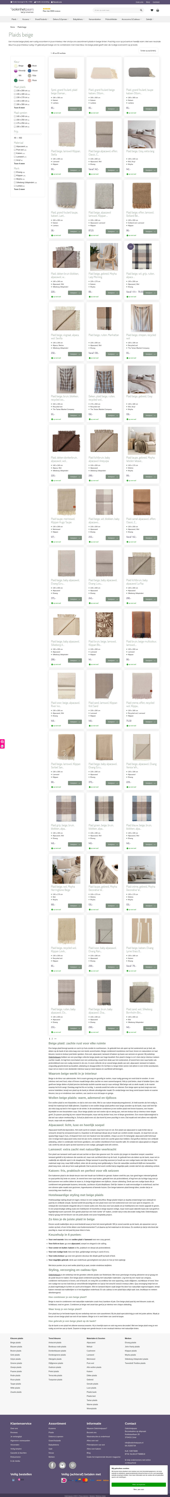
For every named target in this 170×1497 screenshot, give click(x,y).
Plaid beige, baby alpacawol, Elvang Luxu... (103, 581)
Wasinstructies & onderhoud (98, 1437)
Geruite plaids (92, 1384)
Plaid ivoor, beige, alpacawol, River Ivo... (65, 704)
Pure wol (90, 1363)
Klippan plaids (131, 1351)
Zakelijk (149, 19)
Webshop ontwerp (101, 1496)
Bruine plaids (15, 1351)
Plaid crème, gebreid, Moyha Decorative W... (140, 888)
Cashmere (91, 1351)
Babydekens (78, 19)
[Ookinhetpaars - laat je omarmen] (22, 9)
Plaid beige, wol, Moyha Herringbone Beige (63, 888)
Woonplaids (92, 1409)
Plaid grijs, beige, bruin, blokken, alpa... (62, 827)
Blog (148, 2)
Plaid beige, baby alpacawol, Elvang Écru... (65, 581)
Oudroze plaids (55, 1367)
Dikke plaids (92, 1375)
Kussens (26, 19)
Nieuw (51, 1453)
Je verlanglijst (16, 1437)
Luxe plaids (91, 1388)
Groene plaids (16, 1363)
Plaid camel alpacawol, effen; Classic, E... (141, 520)
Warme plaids (92, 1404)
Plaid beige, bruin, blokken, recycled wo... (65, 398)
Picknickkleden (111, 19)
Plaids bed (91, 1396)
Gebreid (90, 1380)
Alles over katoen (94, 1449)
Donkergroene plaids (57, 1355)
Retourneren (15, 1457)
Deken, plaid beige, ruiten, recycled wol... (102, 398)
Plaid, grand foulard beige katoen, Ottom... (102, 91)
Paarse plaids (16, 1371)
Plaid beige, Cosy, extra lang (140, 151)
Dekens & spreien (56, 1437)
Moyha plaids (130, 1355)
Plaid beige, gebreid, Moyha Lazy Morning (103, 275)
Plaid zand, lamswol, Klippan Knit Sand (103, 704)
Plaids (14, 19)
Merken (52, 1457)
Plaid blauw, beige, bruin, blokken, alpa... (139, 827)
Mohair (89, 1347)
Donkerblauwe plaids (57, 1351)
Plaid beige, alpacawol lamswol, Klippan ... (100, 214)
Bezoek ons (57, 2)
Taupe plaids (15, 1384)
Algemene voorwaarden (20, 1441)
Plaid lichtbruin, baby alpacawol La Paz (137, 581)
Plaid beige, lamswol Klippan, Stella (65, 152)
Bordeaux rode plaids (57, 1347)
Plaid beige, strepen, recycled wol (141, 336)
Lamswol (90, 1355)
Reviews (14, 1432)
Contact (156, 2)
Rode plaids (15, 1375)
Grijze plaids (15, 1359)
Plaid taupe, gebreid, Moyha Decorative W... (103, 888)
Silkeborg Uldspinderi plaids (136, 1359)
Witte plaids (15, 1388)
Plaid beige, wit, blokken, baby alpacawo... (104, 520)
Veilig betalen (16, 1449)
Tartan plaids (92, 1400)
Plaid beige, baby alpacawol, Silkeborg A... (65, 643)
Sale (50, 1449)
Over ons (139, 2)
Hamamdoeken (95, 19)
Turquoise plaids (55, 1380)
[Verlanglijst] (152, 10)
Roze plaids (15, 1380)
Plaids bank (91, 1392)
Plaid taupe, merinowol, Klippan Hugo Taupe (63, 520)
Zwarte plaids (16, 1392)
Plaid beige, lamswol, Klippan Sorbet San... (65, 765)
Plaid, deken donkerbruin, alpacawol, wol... (64, 459)
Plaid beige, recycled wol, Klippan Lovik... (64, 949)
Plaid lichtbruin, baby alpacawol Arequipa (99, 459)
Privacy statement (83, 1496)
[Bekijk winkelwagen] (157, 10)
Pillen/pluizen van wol (96, 1445)
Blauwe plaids (16, 1347)
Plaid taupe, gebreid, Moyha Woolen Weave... (140, 459)
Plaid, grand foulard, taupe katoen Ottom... (139, 91)
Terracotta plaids (55, 1375)
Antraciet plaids (55, 1343)
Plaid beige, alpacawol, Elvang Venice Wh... (141, 765)
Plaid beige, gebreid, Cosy (139, 396)
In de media (15, 1461)
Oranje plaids (15, 1367)
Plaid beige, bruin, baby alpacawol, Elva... (100, 1011)
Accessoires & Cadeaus (131, 19)
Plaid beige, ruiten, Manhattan (104, 335)
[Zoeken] (141, 10)
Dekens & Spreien (60, 19)
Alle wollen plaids (94, 1367)
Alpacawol (91, 1343)
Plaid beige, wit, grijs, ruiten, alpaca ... (140, 275)
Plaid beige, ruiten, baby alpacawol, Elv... (63, 1011)
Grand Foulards (41, 19)
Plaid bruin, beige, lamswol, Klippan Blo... (102, 643)
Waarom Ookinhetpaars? (97, 1428)
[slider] (15, 134)
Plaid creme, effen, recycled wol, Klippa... (140, 704)
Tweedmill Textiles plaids (135, 1363)
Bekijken (73, 109)
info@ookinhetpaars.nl (134, 1443)
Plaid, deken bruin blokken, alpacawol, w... (65, 275)
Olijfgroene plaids (56, 1363)
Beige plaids (15, 1343)
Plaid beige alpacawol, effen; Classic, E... (103, 152)
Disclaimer (92, 1496)
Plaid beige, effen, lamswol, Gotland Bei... (140, 214)
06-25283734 (130, 1446)
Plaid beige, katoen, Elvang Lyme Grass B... (139, 949)
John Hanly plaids (132, 1347)
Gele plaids (15, 1355)
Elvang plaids (130, 1343)
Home (12, 27)
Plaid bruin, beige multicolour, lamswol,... (141, 643)
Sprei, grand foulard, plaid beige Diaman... (64, 91)
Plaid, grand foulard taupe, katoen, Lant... (64, 214)
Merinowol (91, 1359)
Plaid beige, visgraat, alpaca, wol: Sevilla (65, 336)
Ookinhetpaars (55, 1057)
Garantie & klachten (18, 1453)
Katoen (90, 1371)
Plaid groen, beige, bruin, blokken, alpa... (101, 827)
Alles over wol (92, 1441)
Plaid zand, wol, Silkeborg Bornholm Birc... (139, 1011)
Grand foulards (55, 1441)
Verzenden (14, 1445)
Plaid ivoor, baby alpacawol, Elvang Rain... (102, 949)
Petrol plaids (54, 1371)
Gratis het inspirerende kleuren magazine (104, 1457)
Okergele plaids (55, 1359)
